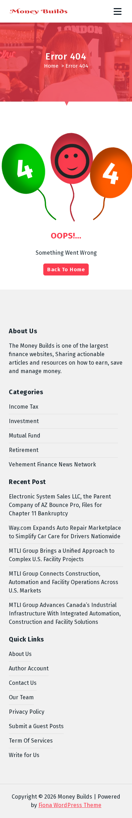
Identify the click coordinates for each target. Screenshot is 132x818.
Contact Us (23, 683)
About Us (20, 654)
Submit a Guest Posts (36, 726)
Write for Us (24, 755)
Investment (24, 421)
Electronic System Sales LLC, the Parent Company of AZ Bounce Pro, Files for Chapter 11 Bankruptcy (60, 505)
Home (51, 66)
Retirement (23, 450)
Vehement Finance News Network (52, 464)
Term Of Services (31, 740)
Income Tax (23, 406)
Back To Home (66, 269)
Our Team (21, 697)
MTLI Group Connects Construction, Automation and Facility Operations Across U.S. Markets (63, 582)
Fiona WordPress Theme (69, 805)
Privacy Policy (26, 711)
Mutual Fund (24, 435)
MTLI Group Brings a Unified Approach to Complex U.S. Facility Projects (61, 555)
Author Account (29, 668)
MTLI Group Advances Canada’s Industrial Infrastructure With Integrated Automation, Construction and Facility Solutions (65, 613)
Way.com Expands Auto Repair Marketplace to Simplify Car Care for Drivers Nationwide (65, 532)
